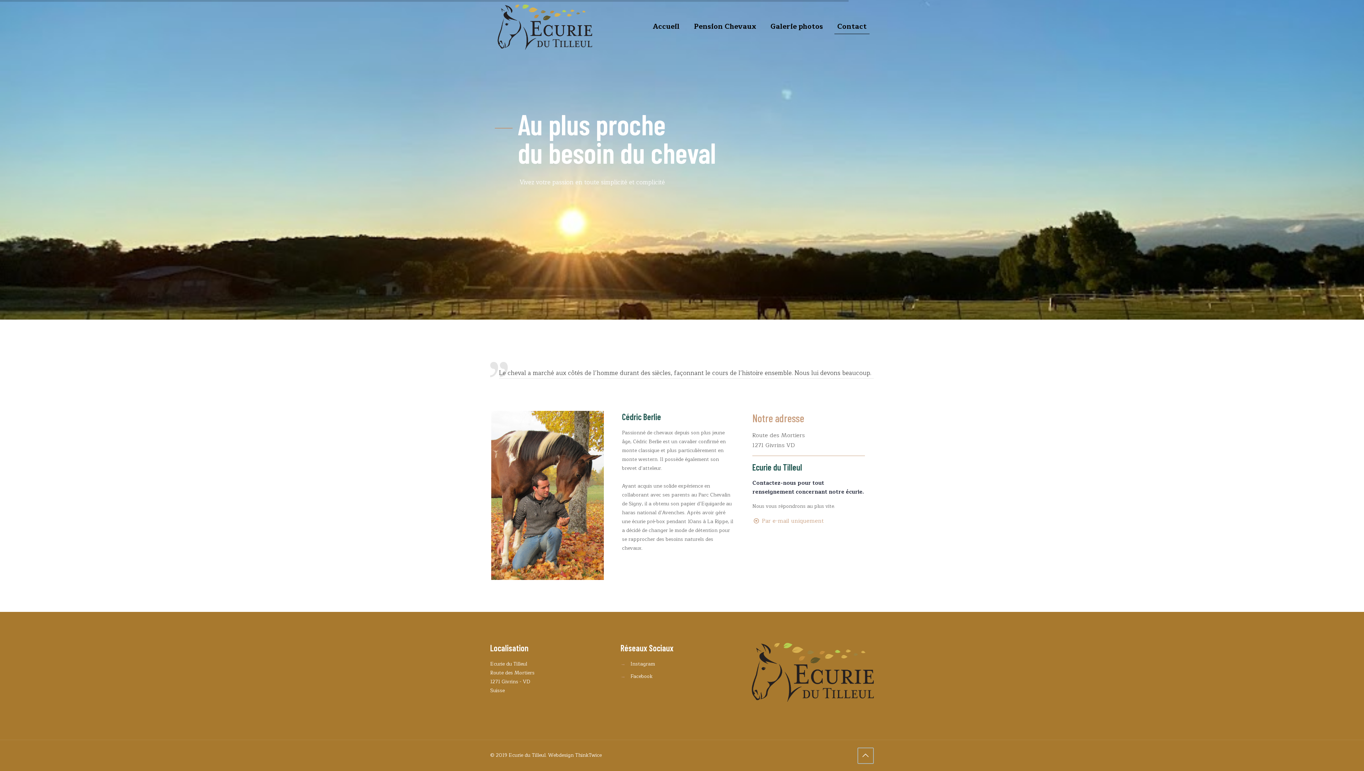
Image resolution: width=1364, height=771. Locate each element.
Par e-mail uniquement (793, 521)
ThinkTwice (588, 755)
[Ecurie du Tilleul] (544, 26)
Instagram (642, 664)
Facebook (641, 676)
